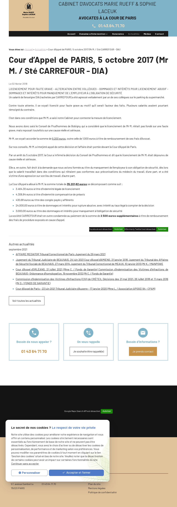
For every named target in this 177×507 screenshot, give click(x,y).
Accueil (71, 34)
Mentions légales (96, 488)
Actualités (133, 34)
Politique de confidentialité (102, 492)
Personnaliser (31, 472)
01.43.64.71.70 (108, 25)
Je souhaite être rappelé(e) (88, 351)
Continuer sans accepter (25, 463)
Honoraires (118, 34)
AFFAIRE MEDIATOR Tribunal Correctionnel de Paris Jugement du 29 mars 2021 (60, 254)
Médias (147, 34)
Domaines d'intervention (92, 34)
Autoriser (162, 229)
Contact (159, 34)
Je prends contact (142, 351)
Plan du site (94, 484)
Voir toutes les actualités (26, 300)
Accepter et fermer (78, 472)
